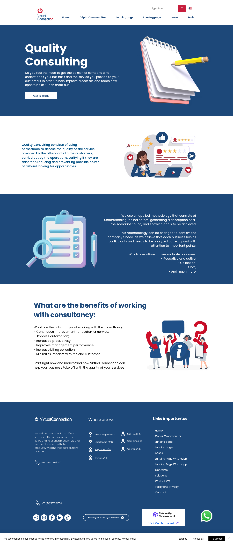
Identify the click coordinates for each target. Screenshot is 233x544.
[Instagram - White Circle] (44, 517)
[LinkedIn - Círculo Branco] (59, 517)
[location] (90, 434)
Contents (161, 470)
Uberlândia (101, 442)
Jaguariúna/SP (103, 449)
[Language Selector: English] (192, 8)
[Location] (90, 442)
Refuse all (198, 538)
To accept (216, 538)
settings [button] (183, 538)
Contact (160, 492)
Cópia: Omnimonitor (168, 436)
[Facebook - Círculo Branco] (52, 517)
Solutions (161, 476)
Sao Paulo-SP (134, 434)
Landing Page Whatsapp (171, 459)
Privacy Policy (128, 538)
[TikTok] (67, 517)
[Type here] (182, 8)
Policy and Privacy (167, 487)
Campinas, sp (134, 440)
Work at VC (162, 481)
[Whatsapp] (36, 517)
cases (159, 453)
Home (159, 431)
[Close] (229, 538)
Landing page (164, 442)
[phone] (37, 462)
